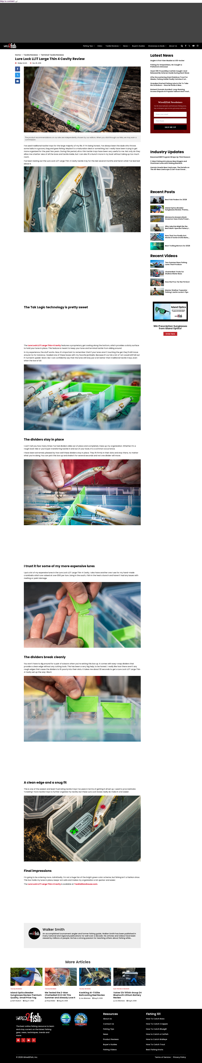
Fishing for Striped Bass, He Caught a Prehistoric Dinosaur (166, 66)
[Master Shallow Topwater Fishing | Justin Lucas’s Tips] (157, 291)
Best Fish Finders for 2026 (176, 199)
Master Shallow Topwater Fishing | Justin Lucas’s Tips (176, 291)
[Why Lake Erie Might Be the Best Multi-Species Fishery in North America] (157, 227)
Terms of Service (163, 1057)
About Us (173, 46)
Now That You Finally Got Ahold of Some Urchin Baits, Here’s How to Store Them (177, 237)
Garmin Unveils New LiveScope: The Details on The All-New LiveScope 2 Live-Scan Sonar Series (169, 169)
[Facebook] (18, 1040)
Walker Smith (54, 929)
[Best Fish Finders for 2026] (157, 200)
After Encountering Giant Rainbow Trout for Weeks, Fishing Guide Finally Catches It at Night (169, 79)
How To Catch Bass (155, 1018)
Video (99, 46)
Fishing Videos (110, 1049)
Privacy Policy (179, 1057)
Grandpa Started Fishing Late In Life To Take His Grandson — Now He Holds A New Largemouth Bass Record (169, 85)
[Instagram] (34, 1040)
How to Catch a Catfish (157, 1034)
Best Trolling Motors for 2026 (177, 246)
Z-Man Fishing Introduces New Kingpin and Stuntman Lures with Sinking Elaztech (168, 162)
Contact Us (108, 1024)
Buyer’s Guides (138, 46)
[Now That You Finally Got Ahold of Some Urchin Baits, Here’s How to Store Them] (157, 237)
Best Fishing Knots (154, 1049)
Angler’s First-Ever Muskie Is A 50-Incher (167, 60)
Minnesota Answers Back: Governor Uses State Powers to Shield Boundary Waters (177, 219)
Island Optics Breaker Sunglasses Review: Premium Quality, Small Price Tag (177, 210)
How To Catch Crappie (157, 1024)
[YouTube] (28, 1040)
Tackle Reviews (112, 46)
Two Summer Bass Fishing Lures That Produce (176, 263)
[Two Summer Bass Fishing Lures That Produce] (157, 264)
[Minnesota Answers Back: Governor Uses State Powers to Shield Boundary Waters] (157, 218)
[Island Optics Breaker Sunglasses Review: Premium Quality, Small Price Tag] (157, 209)
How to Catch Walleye (156, 1039)
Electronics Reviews (121, 989)
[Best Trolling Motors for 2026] (157, 246)
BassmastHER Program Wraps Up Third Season (170, 157)
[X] (23, 1040)
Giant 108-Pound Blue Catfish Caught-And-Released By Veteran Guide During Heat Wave (169, 72)
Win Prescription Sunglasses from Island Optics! (170, 327)
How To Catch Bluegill (156, 1029)
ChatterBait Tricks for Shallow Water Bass (174, 273)
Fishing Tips (88, 46)
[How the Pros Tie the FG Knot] (157, 282)
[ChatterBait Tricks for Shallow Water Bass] (157, 273)
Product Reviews (111, 1039)
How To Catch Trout (155, 1044)
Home (18, 55)
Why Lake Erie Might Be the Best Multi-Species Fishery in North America (177, 228)
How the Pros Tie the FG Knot (177, 282)
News (125, 46)
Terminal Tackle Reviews (52, 55)
